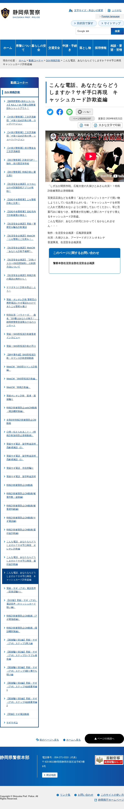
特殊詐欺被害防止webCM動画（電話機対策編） (21, 409)
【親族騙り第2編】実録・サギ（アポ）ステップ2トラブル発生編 (21, 655)
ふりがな (117, 10)
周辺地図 (51, 775)
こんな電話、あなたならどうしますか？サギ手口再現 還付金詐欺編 (21, 561)
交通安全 (54, 47)
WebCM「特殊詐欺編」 (18, 387)
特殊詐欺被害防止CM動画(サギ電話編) (21, 519)
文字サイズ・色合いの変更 (88, 10)
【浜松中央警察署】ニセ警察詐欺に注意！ (21, 201)
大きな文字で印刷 (110, 125)
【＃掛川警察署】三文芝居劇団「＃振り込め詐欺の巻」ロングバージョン (21, 120)
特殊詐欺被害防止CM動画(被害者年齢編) (21, 507)
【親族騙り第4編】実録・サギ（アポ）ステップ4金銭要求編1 (21, 686)
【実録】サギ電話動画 (17, 714)
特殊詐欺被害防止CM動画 (19, 485)
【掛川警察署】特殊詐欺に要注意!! (21, 174)
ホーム (7, 47)
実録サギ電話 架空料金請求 (21, 476)
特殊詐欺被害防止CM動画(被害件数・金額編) (21, 495)
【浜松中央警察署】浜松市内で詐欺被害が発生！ (21, 213)
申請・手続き (69, 48)
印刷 (86, 125)
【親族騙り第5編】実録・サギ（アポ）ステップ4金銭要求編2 (21, 702)
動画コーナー (36, 60)
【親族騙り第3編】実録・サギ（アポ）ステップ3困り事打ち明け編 (21, 671)
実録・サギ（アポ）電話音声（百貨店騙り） (21, 590)
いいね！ (87, 112)
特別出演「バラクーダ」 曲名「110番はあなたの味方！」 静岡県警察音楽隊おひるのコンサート (22, 320)
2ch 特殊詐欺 (53, 60)
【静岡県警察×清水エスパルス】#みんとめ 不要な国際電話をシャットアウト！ (21, 104)
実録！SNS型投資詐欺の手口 (21, 346)
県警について (23, 48)
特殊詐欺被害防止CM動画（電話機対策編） (21, 630)
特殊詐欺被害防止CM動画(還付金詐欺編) (21, 531)
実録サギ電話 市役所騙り (20, 468)
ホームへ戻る (73, 739)
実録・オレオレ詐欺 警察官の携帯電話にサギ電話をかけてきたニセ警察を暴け (21, 303)
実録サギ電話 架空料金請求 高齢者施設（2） (22, 446)
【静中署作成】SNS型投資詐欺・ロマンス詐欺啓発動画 (21, 356)
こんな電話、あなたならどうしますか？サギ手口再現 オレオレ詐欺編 (21, 545)
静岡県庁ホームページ (111, 799)
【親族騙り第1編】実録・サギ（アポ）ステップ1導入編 (21, 642)
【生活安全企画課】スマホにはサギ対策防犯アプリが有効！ (21, 187)
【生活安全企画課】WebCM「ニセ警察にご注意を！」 (20, 237)
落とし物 (85, 47)
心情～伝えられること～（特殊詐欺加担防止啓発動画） (21, 434)
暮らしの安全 (38, 48)
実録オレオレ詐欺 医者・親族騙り (21, 397)
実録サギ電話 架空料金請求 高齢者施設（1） (22, 458)
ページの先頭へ (105, 738)
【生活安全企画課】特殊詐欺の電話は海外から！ (21, 277)
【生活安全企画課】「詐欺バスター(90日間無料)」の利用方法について (21, 263)
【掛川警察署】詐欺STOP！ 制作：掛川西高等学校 (21, 162)
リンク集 (65, 794)
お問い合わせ (85, 794)
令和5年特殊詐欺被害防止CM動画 (21, 422)
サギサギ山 (12, 722)
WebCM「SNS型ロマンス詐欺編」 (21, 368)
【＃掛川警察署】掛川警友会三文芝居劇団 (21, 150)
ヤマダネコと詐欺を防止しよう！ (21, 289)
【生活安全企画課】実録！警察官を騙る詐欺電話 (21, 225)
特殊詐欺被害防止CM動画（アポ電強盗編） (21, 617)
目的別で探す (85, 23)
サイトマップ (112, 23)
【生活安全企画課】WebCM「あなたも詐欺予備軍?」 (20, 249)
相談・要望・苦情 (116, 48)
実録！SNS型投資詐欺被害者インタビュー (21, 336)
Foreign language (111, 16)
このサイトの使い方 (112, 794)
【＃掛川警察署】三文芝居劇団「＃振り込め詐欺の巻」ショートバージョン (21, 136)
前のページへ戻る (49, 739)
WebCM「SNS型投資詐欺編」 (21, 378)
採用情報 (101, 47)
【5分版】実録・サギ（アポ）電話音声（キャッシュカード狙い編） (21, 603)
